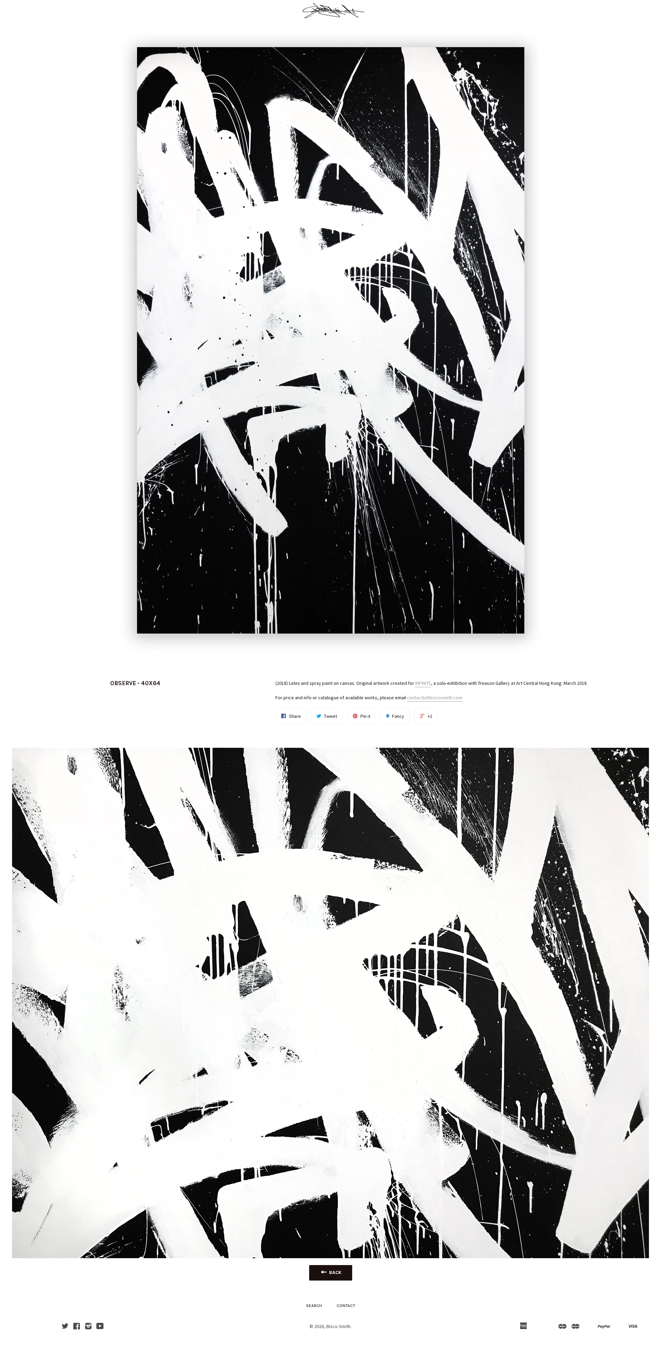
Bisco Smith (338, 1326)
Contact (346, 1305)
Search (314, 1305)
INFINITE (423, 683)
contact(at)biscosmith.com (434, 697)
